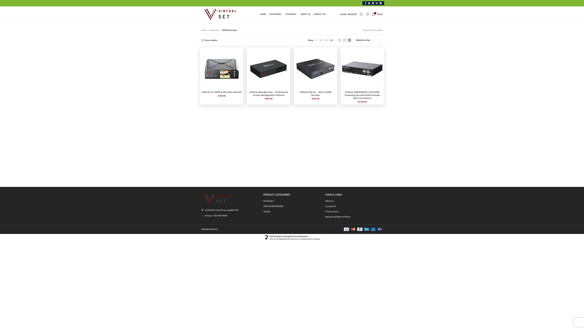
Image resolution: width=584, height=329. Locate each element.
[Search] (361, 14)
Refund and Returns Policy (337, 216)
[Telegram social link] (381, 3)
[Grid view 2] (339, 40)
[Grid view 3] (344, 40)
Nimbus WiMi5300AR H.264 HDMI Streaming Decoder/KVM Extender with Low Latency (362, 95)
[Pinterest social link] (373, 3)
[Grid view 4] (349, 40)
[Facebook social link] (365, 3)
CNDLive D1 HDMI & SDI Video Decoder (222, 92)
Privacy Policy (332, 211)
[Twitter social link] (369, 3)
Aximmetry (268, 201)
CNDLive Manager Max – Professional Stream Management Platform (268, 94)
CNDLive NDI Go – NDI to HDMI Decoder (315, 94)
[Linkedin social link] (377, 3)
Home (204, 30)
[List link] (230, 215)
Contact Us (330, 206)
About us (329, 201)
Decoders (215, 30)
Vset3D (266, 211)
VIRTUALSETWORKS (273, 206)
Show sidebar (211, 40)
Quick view (239, 53)
